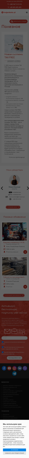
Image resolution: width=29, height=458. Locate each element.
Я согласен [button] (14, 450)
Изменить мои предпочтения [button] (14, 453)
